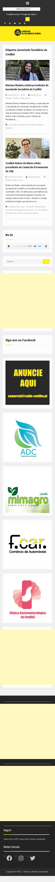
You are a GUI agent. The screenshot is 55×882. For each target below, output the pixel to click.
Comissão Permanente (35, 207)
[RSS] (20, 23)
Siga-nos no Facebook (20, 340)
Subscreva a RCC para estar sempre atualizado (24, 839)
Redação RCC (34, 177)
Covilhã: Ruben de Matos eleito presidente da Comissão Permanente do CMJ (26, 167)
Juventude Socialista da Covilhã (22, 125)
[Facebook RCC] (5, 23)
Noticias (8, 98)
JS (36, 210)
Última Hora (25, 98)
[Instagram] (10, 23)
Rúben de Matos (31, 213)
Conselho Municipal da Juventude (19, 210)
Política (16, 98)
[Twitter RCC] (15, 23)
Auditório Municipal (17, 207)
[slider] (19, 246)
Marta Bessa (36, 95)
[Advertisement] (27, 300)
